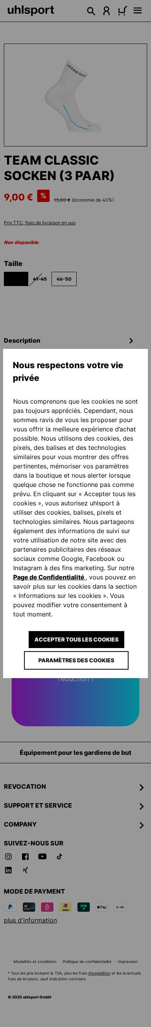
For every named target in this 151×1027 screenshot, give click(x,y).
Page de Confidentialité (49, 577)
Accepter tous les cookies (76, 639)
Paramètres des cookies (76, 660)
